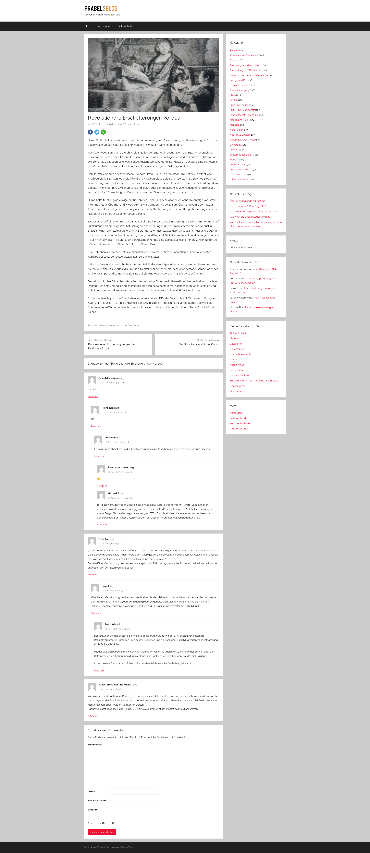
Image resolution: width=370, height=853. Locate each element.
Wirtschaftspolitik (239, 179)
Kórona (234, 100)
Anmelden (236, 412)
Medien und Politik (239, 120)
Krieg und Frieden (239, 105)
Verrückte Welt (238, 164)
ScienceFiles (237, 391)
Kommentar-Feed (240, 423)
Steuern (234, 159)
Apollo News (237, 364)
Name (92, 791)
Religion (234, 149)
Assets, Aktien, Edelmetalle (105, 325)
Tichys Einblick (238, 333)
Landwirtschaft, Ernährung (244, 115)
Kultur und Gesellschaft (242, 110)
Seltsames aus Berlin (241, 154)
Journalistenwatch (240, 354)
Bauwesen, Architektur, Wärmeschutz (250, 75)
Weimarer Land (238, 174)
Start (87, 26)
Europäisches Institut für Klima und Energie (254, 380)
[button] (90, 132)
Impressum (104, 26)
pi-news (234, 338)
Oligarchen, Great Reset (242, 139)
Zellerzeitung (237, 349)
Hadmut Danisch (239, 375)
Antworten (93, 396)
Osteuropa (235, 144)
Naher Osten (236, 130)
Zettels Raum (237, 370)
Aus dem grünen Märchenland (246, 65)
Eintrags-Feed (238, 418)
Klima (233, 95)
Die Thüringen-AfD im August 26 (248, 206)
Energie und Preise (240, 80)
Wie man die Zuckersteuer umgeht (250, 216)
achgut (234, 359)
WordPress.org (238, 428)
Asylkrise (234, 60)
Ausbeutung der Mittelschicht (245, 70)
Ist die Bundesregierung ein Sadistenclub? (254, 211)
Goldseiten (236, 343)
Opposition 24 (237, 386)
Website (93, 809)
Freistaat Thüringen (240, 85)
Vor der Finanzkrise (129, 325)
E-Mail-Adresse (97, 800)
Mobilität (234, 124)
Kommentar (95, 744)
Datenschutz (125, 26)
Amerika (234, 50)
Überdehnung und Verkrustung (247, 200)
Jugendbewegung (239, 90)
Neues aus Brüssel (240, 134)
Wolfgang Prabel (131, 124)
